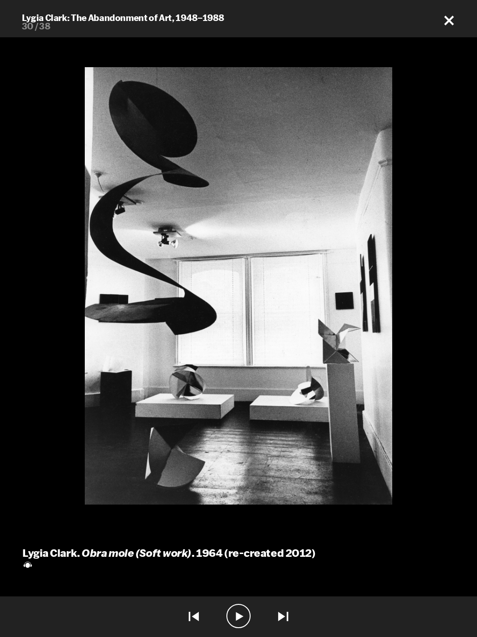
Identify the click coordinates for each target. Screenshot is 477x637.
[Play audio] (238, 617)
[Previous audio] (193, 616)
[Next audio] (283, 616)
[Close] (449, 21)
